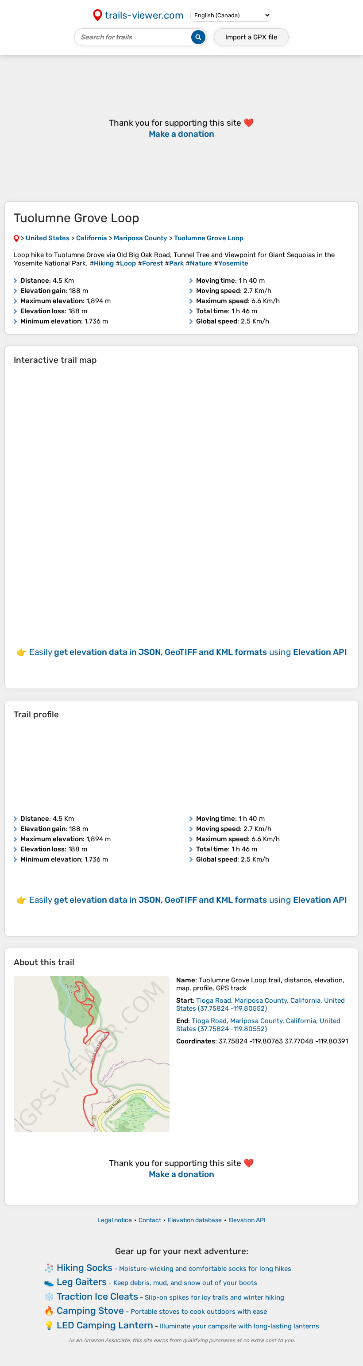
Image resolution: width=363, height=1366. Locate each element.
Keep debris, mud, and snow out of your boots (185, 1283)
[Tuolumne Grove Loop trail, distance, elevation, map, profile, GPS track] (92, 1054)
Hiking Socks (84, 1267)
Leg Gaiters (82, 1281)
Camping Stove (90, 1310)
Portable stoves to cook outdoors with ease (199, 1312)
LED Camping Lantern (105, 1325)
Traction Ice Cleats (97, 1296)
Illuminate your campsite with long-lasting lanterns (239, 1326)
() (260, 1004)
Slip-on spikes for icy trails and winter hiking (214, 1297)
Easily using (188, 652)
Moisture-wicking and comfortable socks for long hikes (205, 1269)
